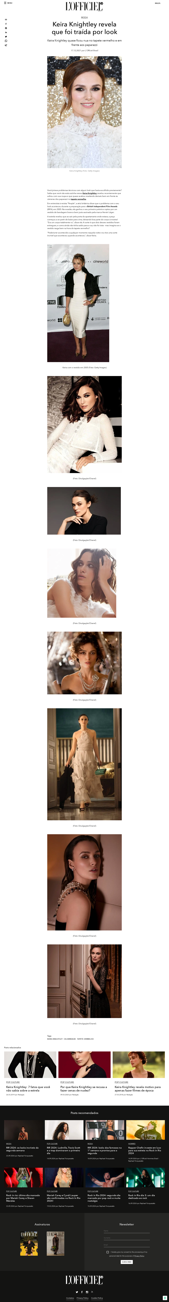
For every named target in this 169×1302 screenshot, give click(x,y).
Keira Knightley (55, 1039)
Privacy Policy (139, 1256)
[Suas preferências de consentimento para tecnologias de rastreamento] (165, 1298)
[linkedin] (6, 33)
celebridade (70, 1039)
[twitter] (6, 37)
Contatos (70, 1298)
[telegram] (6, 45)
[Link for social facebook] (82, 1292)
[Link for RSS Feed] (92, 1292)
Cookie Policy (97, 1298)
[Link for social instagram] (87, 1292)
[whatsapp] (6, 41)
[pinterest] (6, 28)
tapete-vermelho (85, 1039)
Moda (84, 17)
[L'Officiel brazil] (84, 6)
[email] (6, 20)
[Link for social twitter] (77, 1292)
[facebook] (6, 24)
